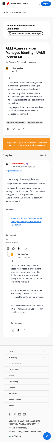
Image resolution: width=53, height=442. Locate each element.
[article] (26, 206)
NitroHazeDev (17, 68)
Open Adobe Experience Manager (26, 33)
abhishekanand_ (18, 163)
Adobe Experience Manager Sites (15, 12)
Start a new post (23, 145)
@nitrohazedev (14, 170)
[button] (14, 62)
